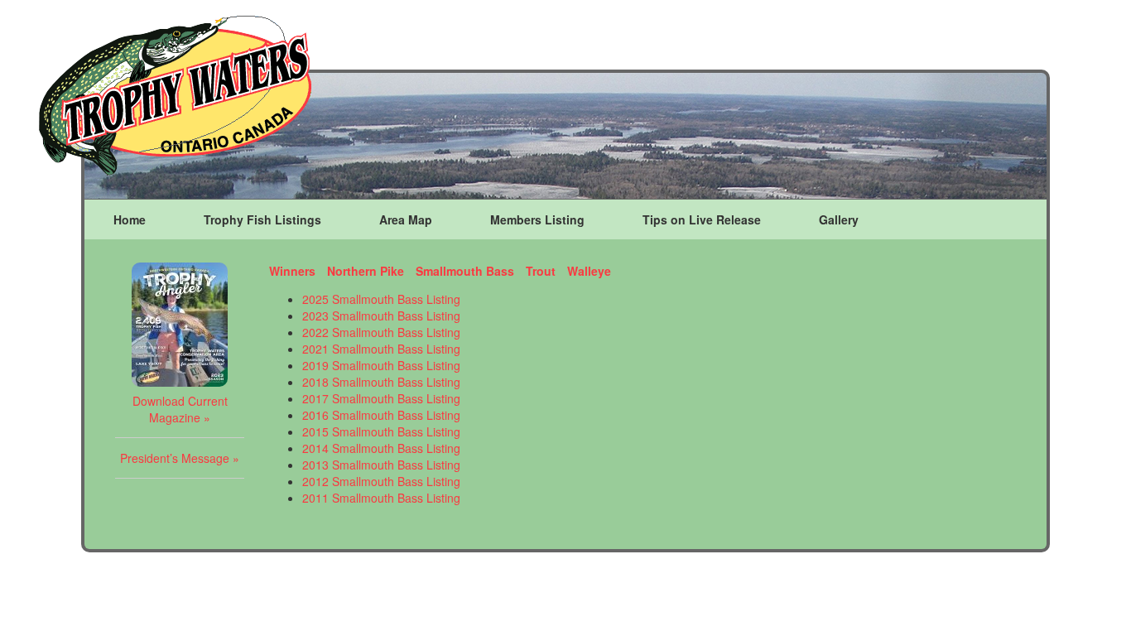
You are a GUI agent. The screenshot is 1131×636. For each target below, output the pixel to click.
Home (129, 219)
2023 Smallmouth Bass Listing (381, 315)
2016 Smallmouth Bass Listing (381, 415)
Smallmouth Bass (465, 271)
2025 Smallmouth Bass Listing (381, 299)
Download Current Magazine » (180, 409)
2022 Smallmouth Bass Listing (381, 332)
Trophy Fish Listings (262, 219)
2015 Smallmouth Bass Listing (381, 431)
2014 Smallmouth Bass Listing (381, 448)
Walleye (589, 271)
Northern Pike (365, 271)
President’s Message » (179, 458)
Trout (541, 271)
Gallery (839, 219)
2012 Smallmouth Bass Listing (381, 481)
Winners (292, 271)
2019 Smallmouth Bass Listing (381, 365)
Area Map (405, 219)
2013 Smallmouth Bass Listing (381, 464)
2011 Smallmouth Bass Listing (381, 497)
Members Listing (537, 219)
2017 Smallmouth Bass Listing (381, 398)
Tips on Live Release (702, 219)
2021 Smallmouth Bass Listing (381, 348)
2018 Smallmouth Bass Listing (381, 381)
